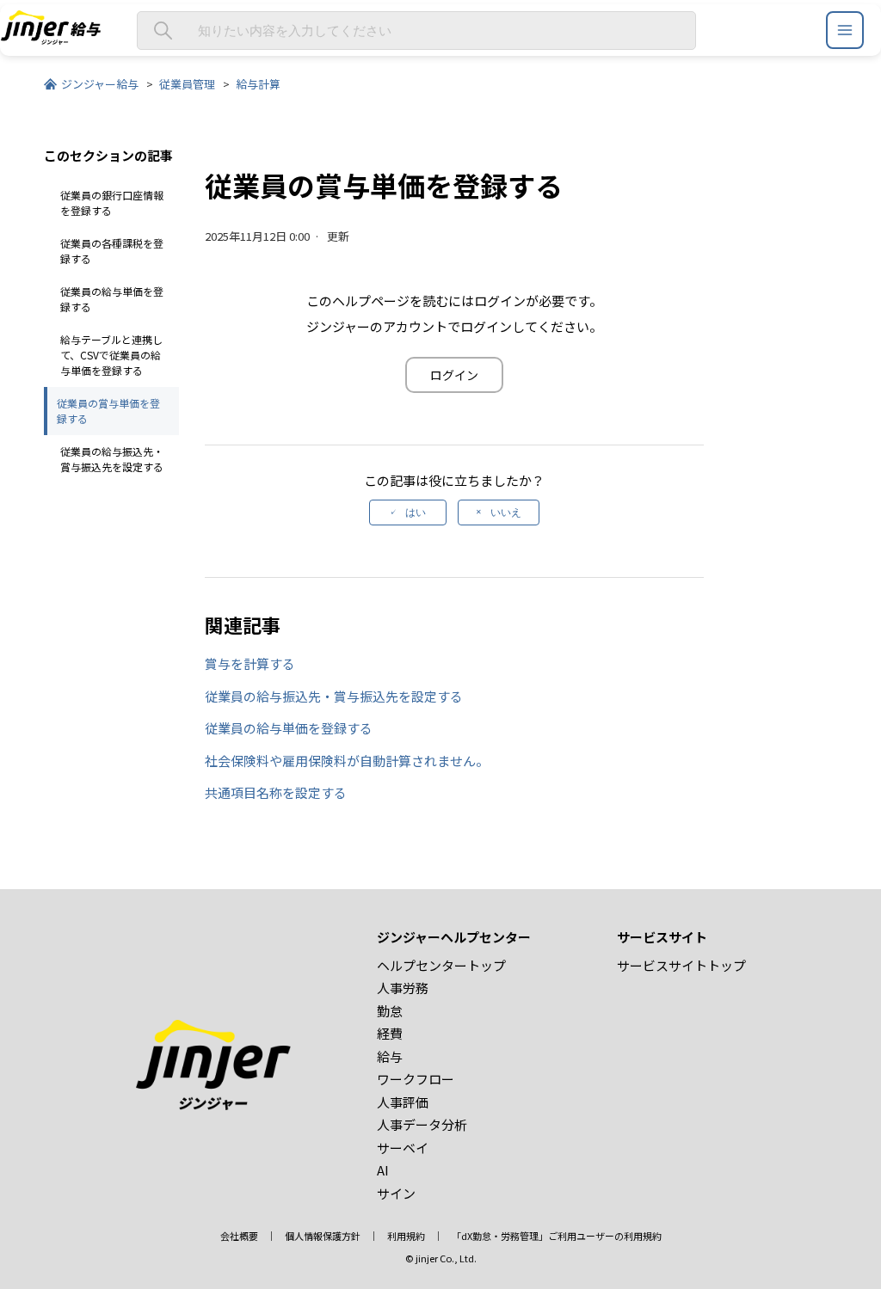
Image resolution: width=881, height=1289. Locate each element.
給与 (390, 1056)
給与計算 (258, 84)
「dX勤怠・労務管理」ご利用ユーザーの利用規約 (557, 1236)
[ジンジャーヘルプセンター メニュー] (845, 30)
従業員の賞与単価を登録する (108, 411)
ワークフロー (415, 1079)
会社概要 (239, 1236)
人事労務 (402, 988)
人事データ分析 (422, 1124)
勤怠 (390, 1011)
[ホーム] (51, 39)
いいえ (505, 512)
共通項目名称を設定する (276, 792)
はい (415, 512)
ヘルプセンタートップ (441, 965)
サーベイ (402, 1148)
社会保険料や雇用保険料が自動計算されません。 (347, 761)
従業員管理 (187, 84)
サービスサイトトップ (681, 965)
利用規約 (406, 1236)
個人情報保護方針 (322, 1236)
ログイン (454, 375)
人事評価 (402, 1102)
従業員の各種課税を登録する (111, 251)
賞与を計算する (250, 663)
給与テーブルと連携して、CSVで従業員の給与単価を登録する (111, 354)
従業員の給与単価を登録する (111, 299)
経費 (390, 1033)
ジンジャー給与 (100, 84)
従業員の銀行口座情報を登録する (111, 202)
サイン (396, 1193)
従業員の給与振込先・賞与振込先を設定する (111, 459)
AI (383, 1170)
